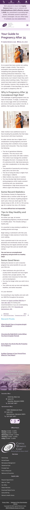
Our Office (4, 485)
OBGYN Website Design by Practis (15, 508)
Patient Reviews (6, 487)
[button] (27, 25)
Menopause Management (8, 463)
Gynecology (5, 457)
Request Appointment (7, 480)
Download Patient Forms (8, 490)
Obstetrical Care (6, 465)
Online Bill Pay (5, 492)
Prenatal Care (5, 468)
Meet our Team (6, 482)
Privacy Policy (5, 502)
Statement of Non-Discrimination (19, 502)
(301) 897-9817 (6, 302)
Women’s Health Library (8, 495)
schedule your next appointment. (16, 19)
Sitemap (15, 504)
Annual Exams (5, 460)
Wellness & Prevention (8, 473)
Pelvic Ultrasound (6, 470)
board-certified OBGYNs (16, 300)
